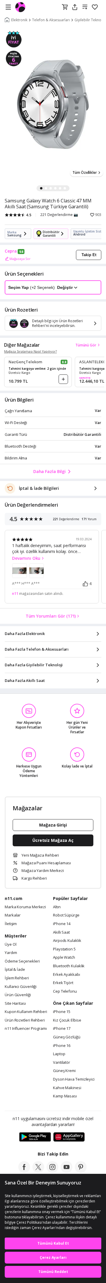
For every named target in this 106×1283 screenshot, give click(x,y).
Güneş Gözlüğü (66, 1037)
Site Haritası (15, 1003)
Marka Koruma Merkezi (25, 907)
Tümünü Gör (85, 345)
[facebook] (24, 1171)
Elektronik (19, 20)
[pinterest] (81, 1171)
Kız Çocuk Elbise (67, 1020)
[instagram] (52, 1171)
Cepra (11, 251)
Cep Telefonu (65, 991)
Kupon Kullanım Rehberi (26, 1011)
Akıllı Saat (61, 932)
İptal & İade (15, 969)
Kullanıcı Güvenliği (21, 986)
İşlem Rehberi (17, 978)
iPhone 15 (61, 1011)
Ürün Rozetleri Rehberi (25, 1020)
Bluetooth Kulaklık (69, 966)
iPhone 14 (61, 924)
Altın (57, 907)
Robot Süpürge (66, 915)
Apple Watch (64, 957)
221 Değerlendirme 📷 (59, 214)
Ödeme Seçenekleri (22, 961)
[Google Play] (35, 1137)
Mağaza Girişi (53, 825)
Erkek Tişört (63, 983)
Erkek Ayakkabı (66, 974)
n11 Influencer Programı (26, 1028)
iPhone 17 (61, 1028)
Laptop (59, 1054)
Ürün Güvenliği (18, 995)
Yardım (11, 952)
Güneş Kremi (64, 1070)
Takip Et (89, 255)
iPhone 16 (61, 1045)
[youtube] (66, 1171)
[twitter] (38, 1171)
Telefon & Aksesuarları (51, 20)
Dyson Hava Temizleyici (74, 1079)
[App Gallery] (69, 1137)
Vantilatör (61, 1062)
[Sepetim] (64, 7)
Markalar (13, 915)
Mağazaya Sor (20, 258)
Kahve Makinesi (67, 1088)
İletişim (11, 924)
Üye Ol (10, 944)
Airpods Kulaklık (67, 940)
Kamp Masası (65, 1096)
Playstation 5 (64, 949)
